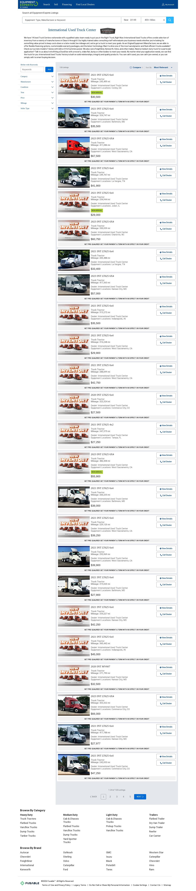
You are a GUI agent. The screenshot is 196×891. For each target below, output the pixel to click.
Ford (65, 869)
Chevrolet (25, 856)
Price (23, 98)
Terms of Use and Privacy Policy (56, 885)
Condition (24, 87)
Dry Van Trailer (157, 823)
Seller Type (25, 108)
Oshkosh (68, 852)
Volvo (66, 861)
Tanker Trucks (28, 835)
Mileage (24, 103)
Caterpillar (68, 865)
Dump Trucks (27, 831)
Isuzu (109, 856)
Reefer (152, 831)
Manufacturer (26, 82)
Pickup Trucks (113, 826)
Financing (67, 4)
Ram (151, 869)
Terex (109, 869)
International (27, 865)
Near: (126, 20)
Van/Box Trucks (28, 827)
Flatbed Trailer (157, 818)
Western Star (156, 852)
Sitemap (167, 885)
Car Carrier (155, 835)
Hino (151, 865)
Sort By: (149, 68)
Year (22, 92)
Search (46, 4)
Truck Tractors (28, 818)
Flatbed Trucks (28, 823)
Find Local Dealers (85, 4)
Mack (109, 861)
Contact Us (155, 885)
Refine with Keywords (29, 65)
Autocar (24, 852)
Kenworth (25, 869)
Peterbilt (110, 865)
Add (49, 69)
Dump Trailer (156, 827)
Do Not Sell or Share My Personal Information (109, 885)
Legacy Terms (80, 885)
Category (24, 76)
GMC (108, 852)
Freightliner (26, 861)
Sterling (67, 856)
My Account (169, 5)
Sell (56, 4)
